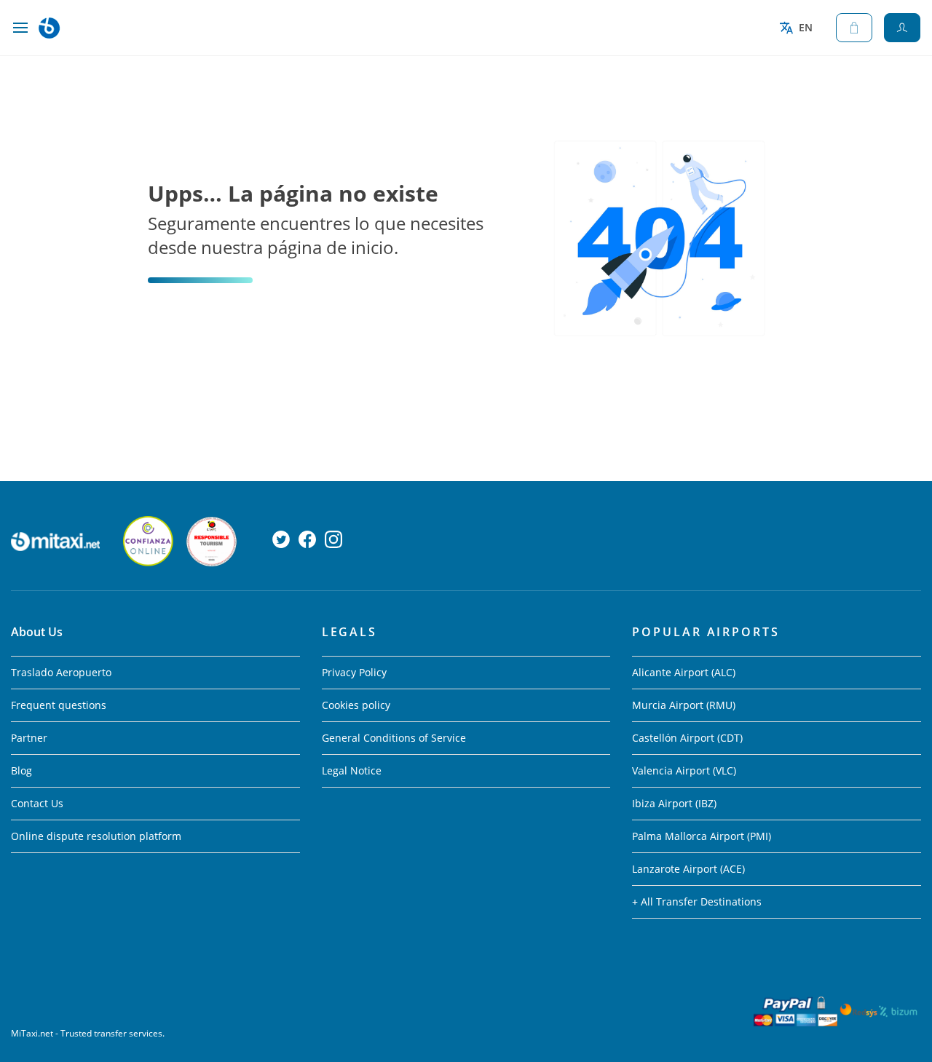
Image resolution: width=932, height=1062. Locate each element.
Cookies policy (356, 705)
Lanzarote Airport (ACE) (688, 869)
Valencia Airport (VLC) (684, 770)
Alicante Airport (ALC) (683, 672)
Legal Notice (352, 770)
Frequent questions (58, 705)
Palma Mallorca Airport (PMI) (701, 836)
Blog (21, 770)
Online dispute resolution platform (96, 836)
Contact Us (37, 803)
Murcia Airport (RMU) (683, 705)
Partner (29, 738)
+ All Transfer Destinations (697, 901)
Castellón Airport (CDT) (687, 738)
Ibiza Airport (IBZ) (674, 803)
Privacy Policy (354, 672)
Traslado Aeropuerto (61, 672)
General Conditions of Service (394, 738)
